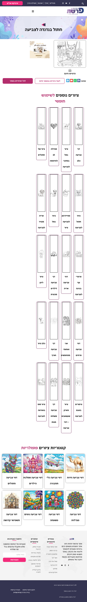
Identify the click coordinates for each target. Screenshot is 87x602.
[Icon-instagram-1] (63, 3)
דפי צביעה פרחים (79, 349)
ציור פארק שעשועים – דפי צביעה (66, 416)
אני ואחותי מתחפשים (65, 349)
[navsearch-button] (83, 3)
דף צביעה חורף (54, 349)
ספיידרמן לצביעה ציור (66, 221)
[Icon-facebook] (69, 3)
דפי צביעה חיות (75, 477)
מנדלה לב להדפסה (54, 155)
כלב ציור (41, 343)
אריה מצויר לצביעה (41, 221)
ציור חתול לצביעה (78, 221)
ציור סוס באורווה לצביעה (41, 410)
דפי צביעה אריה (66, 282)
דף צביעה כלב (79, 155)
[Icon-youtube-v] (66, 3)
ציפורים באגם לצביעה (78, 410)
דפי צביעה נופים (32, 514)
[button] (33, 11)
